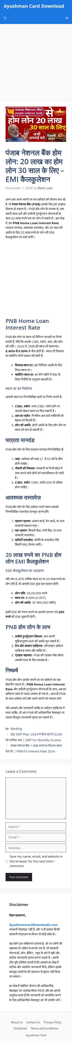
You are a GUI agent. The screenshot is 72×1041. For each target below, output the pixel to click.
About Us (17, 1022)
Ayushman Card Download (34, 6)
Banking (16, 728)
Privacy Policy (52, 1022)
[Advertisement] (36, 64)
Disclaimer (20, 1028)
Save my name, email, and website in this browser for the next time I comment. (36, 861)
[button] (5, 18)
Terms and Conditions (44, 1028)
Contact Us (33, 1022)
